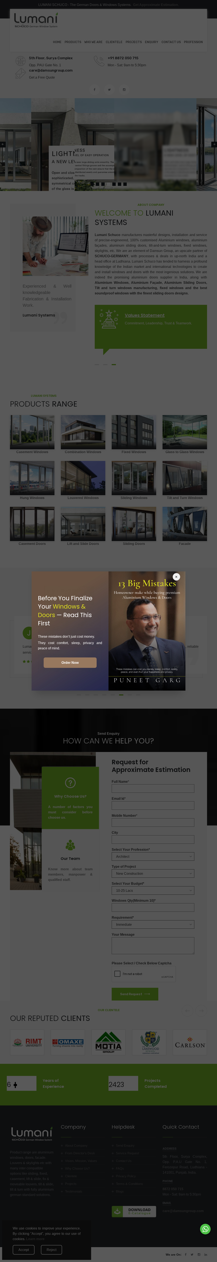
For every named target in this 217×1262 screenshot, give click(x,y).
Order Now (70, 662)
